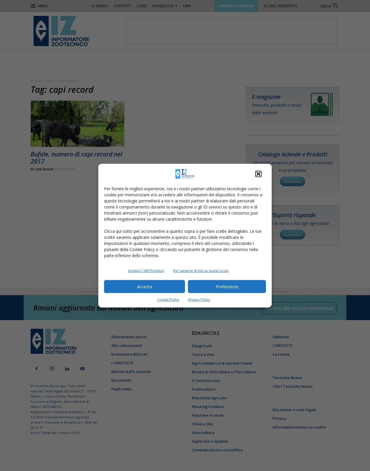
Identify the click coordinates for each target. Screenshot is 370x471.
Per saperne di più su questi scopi (201, 270)
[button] (258, 174)
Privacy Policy (199, 299)
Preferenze (227, 286)
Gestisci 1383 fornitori (146, 270)
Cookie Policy (168, 299)
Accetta (144, 286)
